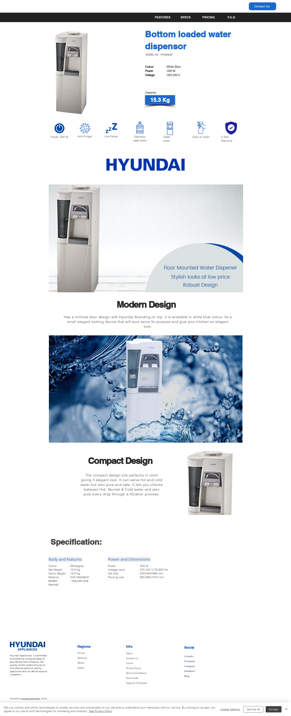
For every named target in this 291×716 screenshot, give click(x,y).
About (129, 653)
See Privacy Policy (100, 711)
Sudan (80, 667)
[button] (160, 100)
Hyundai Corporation (30, 698)
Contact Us (132, 658)
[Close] (286, 709)
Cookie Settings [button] (230, 709)
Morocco (82, 657)
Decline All (253, 709)
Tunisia (81, 652)
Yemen (81, 662)
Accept (273, 709)
